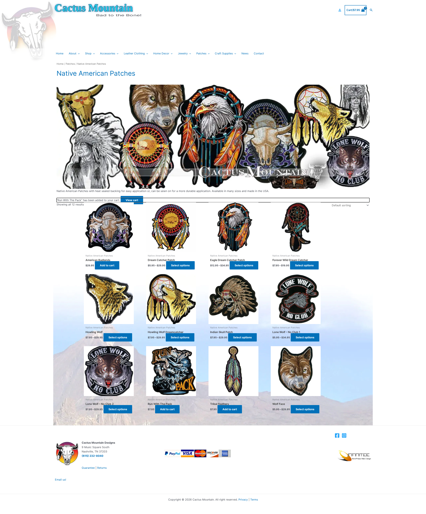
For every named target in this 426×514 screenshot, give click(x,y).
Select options (180, 265)
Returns (102, 467)
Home (59, 53)
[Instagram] (344, 435)
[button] (371, 10)
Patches (201, 53)
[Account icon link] (339, 10)
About (72, 53)
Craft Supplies (224, 53)
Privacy (243, 499)
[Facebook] (337, 435)
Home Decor (161, 53)
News (244, 53)
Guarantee (88, 467)
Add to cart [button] (107, 265)
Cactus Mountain (94, 8)
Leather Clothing (134, 53)
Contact (259, 53)
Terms (254, 499)
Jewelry (183, 53)
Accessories (107, 53)
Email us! (60, 479)
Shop (88, 53)
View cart (132, 200)
